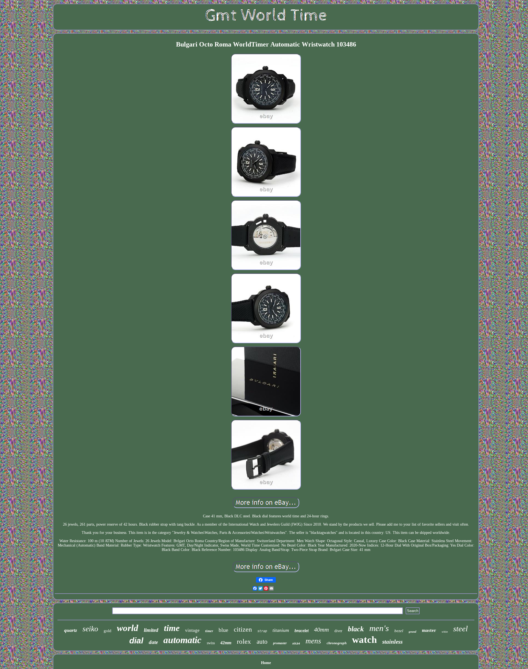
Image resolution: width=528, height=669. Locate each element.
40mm (321, 629)
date (153, 642)
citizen (243, 629)
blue (223, 630)
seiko (90, 628)
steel (460, 628)
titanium (281, 630)
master (429, 630)
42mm (225, 642)
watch (364, 639)
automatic (182, 640)
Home (266, 663)
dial (136, 640)
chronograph (336, 643)
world (127, 628)
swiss (211, 643)
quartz (70, 630)
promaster (280, 643)
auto (262, 641)
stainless (392, 641)
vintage (192, 630)
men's (379, 628)
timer (209, 631)
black (356, 629)
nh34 (296, 643)
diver (338, 631)
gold (107, 631)
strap (262, 631)
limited (151, 630)
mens (313, 641)
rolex (244, 641)
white (445, 631)
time (172, 628)
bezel (398, 631)
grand (412, 631)
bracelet (302, 630)
